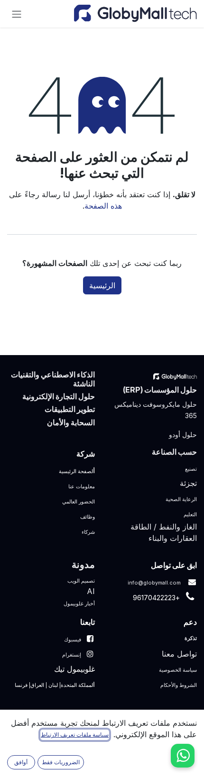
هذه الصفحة (103, 205)
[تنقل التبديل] (16, 14)
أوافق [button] (21, 762)
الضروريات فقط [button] (61, 762)
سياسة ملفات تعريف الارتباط (75, 734)
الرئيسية (102, 285)
